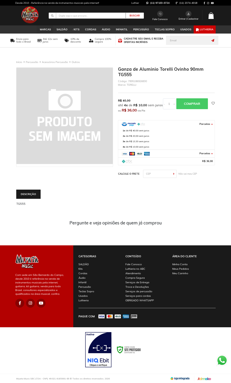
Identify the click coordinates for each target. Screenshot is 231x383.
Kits (81, 268)
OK (174, 174)
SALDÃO (84, 264)
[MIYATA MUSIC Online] (32, 14)
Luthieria (84, 300)
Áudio (82, 277)
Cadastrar (193, 18)
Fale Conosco (160, 19)
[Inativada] (98, 349)
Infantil (82, 282)
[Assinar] (213, 40)
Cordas (83, 273)
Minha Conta (180, 264)
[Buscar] (133, 15)
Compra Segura (135, 277)
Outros (76, 62)
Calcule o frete (129, 173)
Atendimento (133, 273)
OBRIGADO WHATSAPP (139, 300)
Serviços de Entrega (137, 282)
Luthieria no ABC (135, 268)
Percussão (32, 62)
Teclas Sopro (86, 291)
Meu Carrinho (180, 273)
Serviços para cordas (138, 295)
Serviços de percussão (138, 291)
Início (19, 62)
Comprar (192, 104)
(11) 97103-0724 (159, 2)
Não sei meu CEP (187, 173)
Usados (83, 295)
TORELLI (131, 84)
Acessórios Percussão (55, 62)
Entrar (182, 18)
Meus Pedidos (180, 268)
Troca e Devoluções (137, 286)
